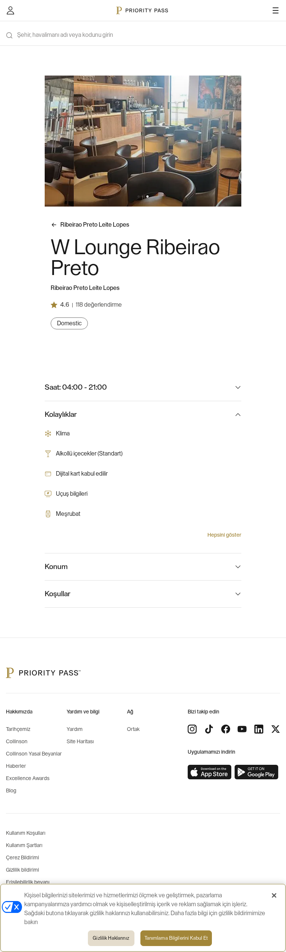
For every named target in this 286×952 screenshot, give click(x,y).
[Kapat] (274, 895)
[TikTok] (208, 729)
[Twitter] (275, 729)
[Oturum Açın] (10, 10)
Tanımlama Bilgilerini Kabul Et (176, 938)
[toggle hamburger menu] (275, 10)
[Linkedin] (258, 729)
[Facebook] (225, 729)
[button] (138, 196)
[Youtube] (242, 729)
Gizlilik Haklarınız (111, 938)
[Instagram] (192, 729)
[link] (210, 772)
